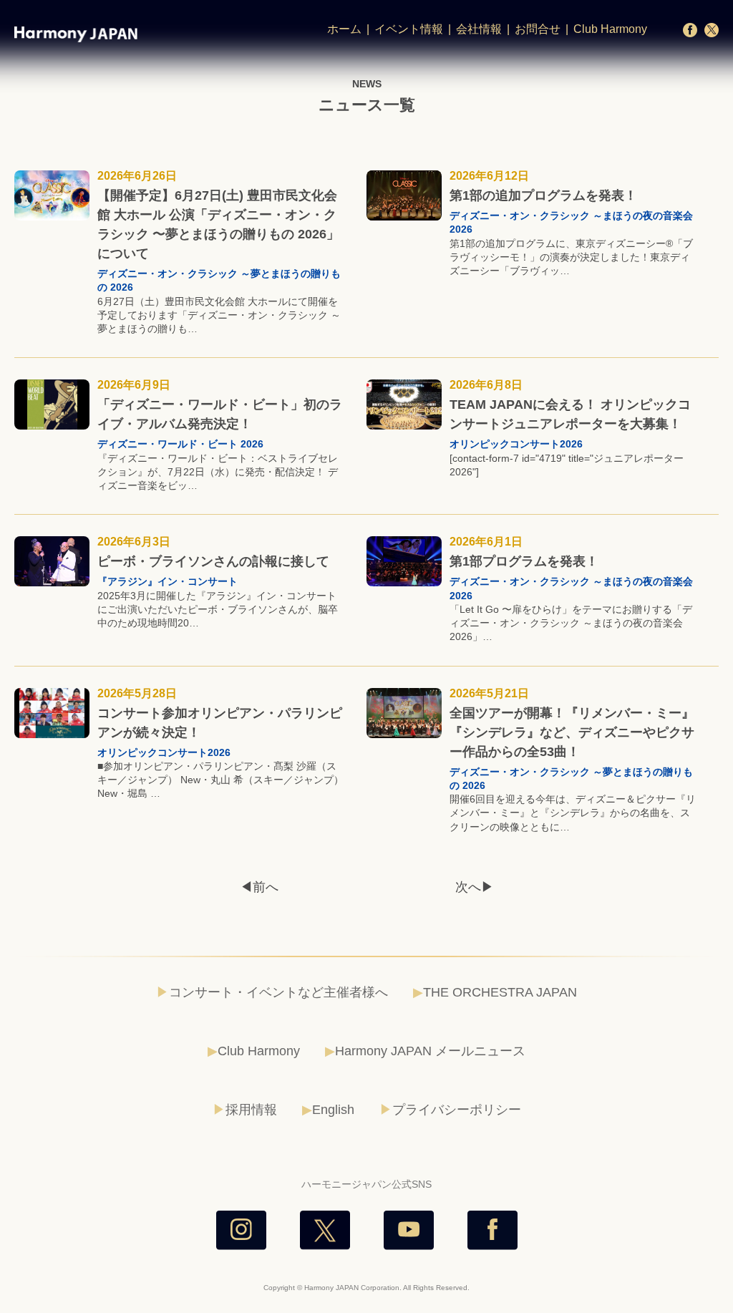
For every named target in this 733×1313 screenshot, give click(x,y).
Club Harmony (610, 29)
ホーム (344, 29)
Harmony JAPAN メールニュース (430, 1051)
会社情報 (479, 29)
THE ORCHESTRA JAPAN (500, 992)
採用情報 (251, 1110)
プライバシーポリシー (456, 1110)
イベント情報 (408, 29)
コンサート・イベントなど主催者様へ (278, 992)
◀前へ (259, 887)
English (333, 1110)
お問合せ (537, 29)
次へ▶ (474, 887)
